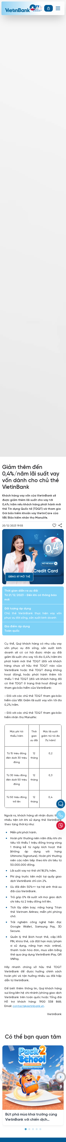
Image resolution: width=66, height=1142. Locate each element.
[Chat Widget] (60, 803)
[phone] (60, 815)
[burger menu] (58, 8)
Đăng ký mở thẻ (19, 576)
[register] (60, 825)
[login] (48, 8)
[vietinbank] (21, 8)
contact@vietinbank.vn (28, 1006)
